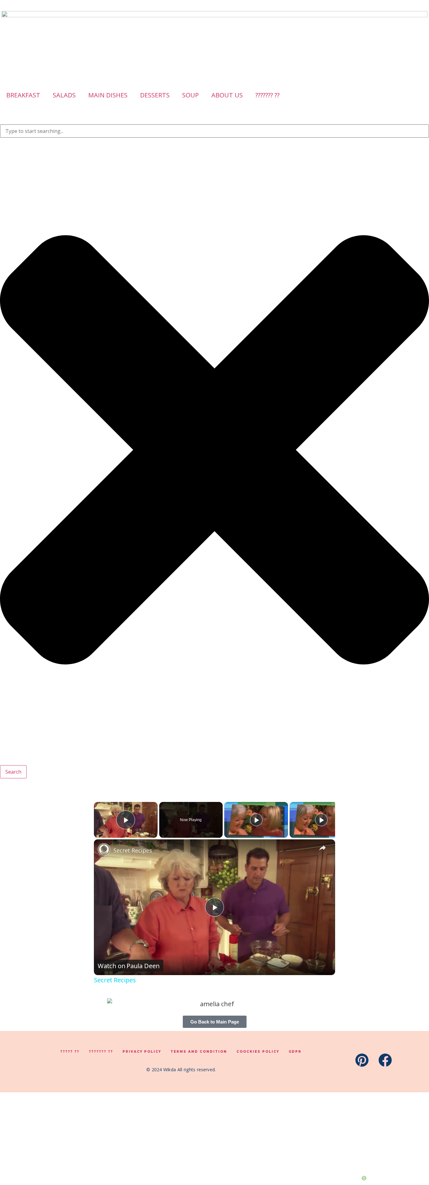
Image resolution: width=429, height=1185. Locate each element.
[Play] (256, 820)
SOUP (190, 95)
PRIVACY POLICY (141, 1052)
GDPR (295, 1052)
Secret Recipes (132, 850)
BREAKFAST (23, 95)
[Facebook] (385, 1060)
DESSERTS (155, 95)
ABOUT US (227, 95)
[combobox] (214, 131)
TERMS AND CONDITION (199, 1052)
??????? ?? (267, 95)
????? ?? (69, 1052)
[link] (104, 849)
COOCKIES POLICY (257, 1052)
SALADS (64, 95)
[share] (322, 847)
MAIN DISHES (108, 95)
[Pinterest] (362, 1060)
